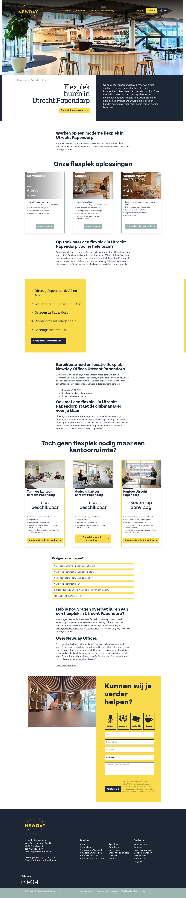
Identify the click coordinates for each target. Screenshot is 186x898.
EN (165, 11)
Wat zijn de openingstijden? (67, 584)
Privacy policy (86, 891)
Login (140, 11)
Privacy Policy (128, 787)
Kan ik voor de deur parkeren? (68, 596)
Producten (81, 11)
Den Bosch (114, 847)
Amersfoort (86, 847)
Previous (25, 474)
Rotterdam (114, 850)
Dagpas (149, 726)
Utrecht (113, 856)
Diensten (93, 11)
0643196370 (36, 849)
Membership (136, 726)
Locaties (68, 11)
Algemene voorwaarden (107, 891)
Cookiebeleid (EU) (129, 891)
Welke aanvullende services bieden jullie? (73, 578)
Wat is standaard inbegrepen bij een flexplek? (75, 566)
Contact (151, 11)
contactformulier (120, 264)
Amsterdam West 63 (91, 850)
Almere (84, 844)
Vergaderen (123, 726)
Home (19, 80)
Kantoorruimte (142, 844)
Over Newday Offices (66, 666)
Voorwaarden (142, 787)
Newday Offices (34, 891)
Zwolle (112, 859)
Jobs (143, 891)
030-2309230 (93, 629)
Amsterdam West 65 (91, 853)
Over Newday (107, 11)
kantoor (94, 255)
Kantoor (110, 726)
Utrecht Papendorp (32, 80)
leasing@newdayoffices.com (69, 629)
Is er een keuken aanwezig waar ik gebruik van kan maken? (81, 590)
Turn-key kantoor (143, 850)
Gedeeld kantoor (143, 853)
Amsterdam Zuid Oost (92, 859)
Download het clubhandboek (40, 860)
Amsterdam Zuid (89, 856)
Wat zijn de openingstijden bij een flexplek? (74, 572)
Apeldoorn (114, 844)
